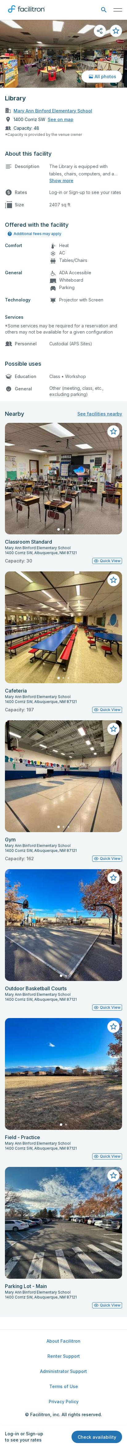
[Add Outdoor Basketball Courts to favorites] (113, 878)
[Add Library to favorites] (116, 31)
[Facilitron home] (26, 14)
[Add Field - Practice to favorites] (113, 1027)
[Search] (104, 10)
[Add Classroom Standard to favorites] (113, 431)
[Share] (100, 31)
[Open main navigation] (117, 10)
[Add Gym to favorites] (113, 729)
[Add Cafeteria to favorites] (113, 580)
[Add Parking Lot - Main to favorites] (113, 1175)
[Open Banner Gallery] (63, 54)
